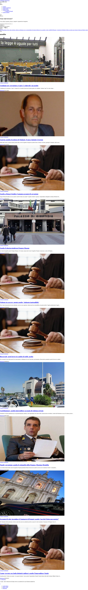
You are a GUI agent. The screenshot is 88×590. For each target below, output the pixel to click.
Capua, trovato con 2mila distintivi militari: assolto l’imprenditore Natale (24, 573)
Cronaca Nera (5, 8)
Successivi (4, 579)
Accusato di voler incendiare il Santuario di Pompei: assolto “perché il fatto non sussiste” (29, 519)
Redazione (2, 90)
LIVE (3, 1)
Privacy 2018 (5, 587)
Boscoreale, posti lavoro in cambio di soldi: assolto (16, 356)
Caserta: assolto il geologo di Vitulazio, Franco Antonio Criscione (21, 140)
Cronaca (4, 6)
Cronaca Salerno (6, 12)
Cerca (2, 25)
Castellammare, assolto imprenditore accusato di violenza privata (21, 411)
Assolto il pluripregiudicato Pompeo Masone (14, 248)
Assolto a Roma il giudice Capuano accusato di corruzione (19, 194)
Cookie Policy (5, 586)
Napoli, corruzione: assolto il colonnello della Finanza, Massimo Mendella (24, 465)
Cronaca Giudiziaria (7, 7)
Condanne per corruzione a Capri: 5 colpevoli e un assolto (19, 85)
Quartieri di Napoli (9, 11)
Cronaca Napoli (6, 10)
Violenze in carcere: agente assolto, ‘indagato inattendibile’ (19, 302)
